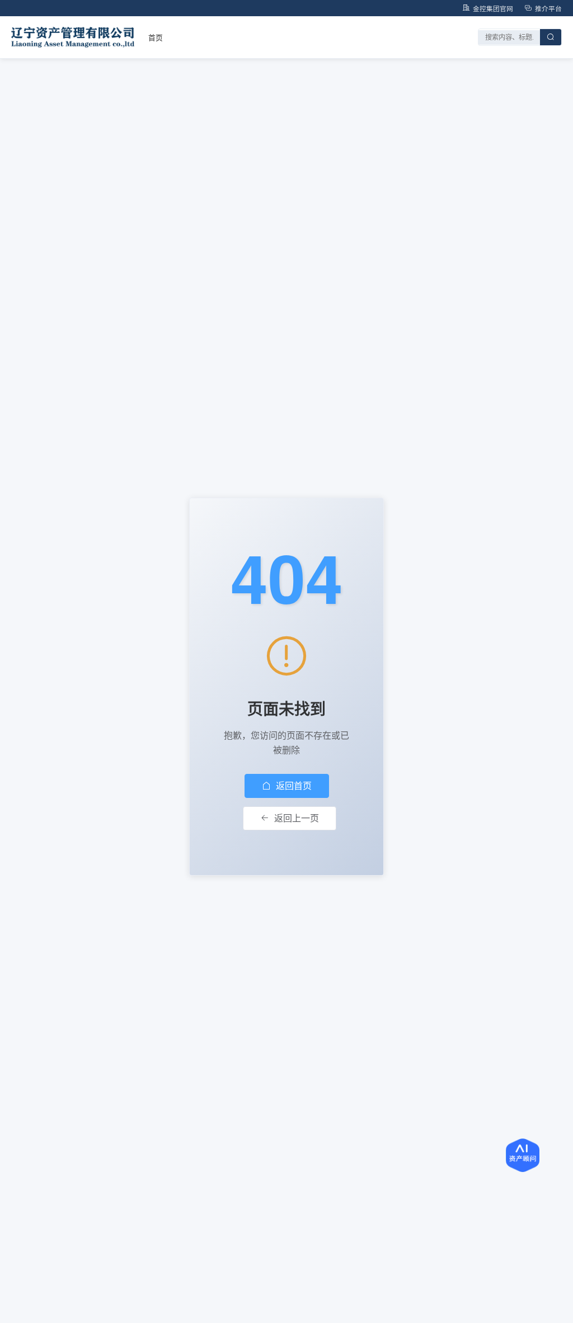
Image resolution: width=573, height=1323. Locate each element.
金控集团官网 (493, 8)
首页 (155, 37)
